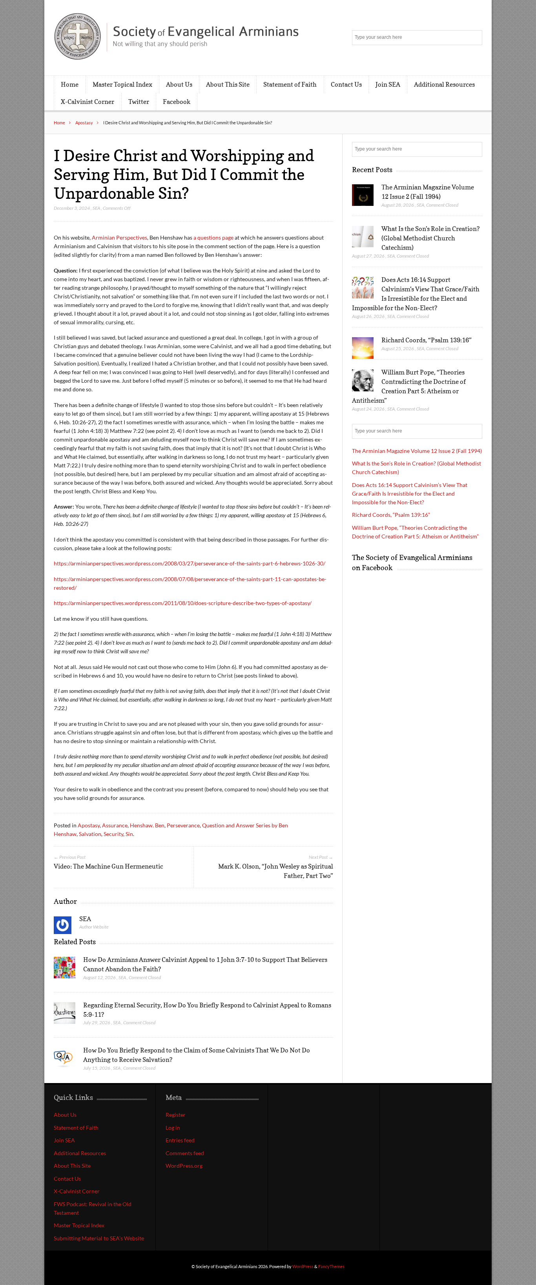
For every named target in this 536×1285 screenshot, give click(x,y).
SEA (96, 208)
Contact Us (346, 84)
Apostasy (84, 122)
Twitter (138, 101)
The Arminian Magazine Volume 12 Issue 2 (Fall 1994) (417, 450)
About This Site (228, 84)
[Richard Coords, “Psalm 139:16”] (363, 348)
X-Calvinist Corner (87, 101)
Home (69, 84)
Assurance (115, 825)
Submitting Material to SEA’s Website (99, 1238)
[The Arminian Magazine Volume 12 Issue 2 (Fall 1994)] (363, 195)
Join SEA (388, 84)
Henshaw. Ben (147, 825)
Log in (173, 1127)
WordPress (303, 1266)
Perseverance (183, 825)
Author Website (94, 927)
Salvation (90, 834)
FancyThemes (331, 1266)
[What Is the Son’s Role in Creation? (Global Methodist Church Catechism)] (363, 237)
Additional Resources (444, 84)
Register (176, 1114)
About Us (179, 84)
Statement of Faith (290, 84)
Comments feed (185, 1153)
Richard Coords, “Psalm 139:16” (426, 340)
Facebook (176, 101)
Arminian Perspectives (119, 237)
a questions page (213, 237)
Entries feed (180, 1140)
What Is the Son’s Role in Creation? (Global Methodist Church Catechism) (430, 238)
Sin (129, 834)
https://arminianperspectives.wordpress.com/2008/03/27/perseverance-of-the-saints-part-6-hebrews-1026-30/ (189, 563)
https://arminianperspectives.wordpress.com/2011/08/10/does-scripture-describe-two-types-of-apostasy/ (183, 603)
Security (113, 834)
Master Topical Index (122, 84)
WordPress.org (184, 1165)
